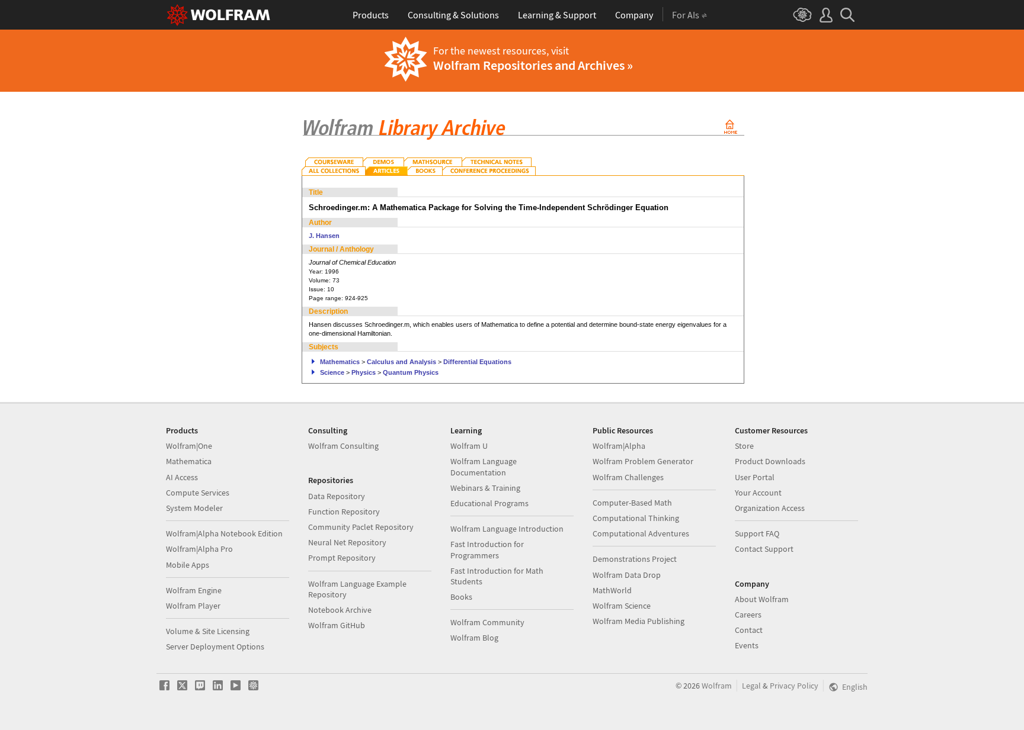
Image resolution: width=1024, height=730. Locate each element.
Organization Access (770, 508)
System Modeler (194, 508)
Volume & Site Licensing (207, 631)
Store (744, 445)
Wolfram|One (189, 445)
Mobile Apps (187, 564)
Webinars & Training (485, 488)
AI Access (182, 477)
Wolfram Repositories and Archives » (533, 65)
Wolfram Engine (194, 590)
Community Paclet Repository (361, 527)
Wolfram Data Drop (627, 575)
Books (461, 596)
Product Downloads (770, 461)
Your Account (758, 492)
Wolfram (717, 685)
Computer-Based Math (632, 502)
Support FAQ (757, 533)
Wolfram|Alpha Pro (199, 549)
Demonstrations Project (635, 559)
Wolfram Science (622, 605)
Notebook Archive (340, 609)
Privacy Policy (794, 685)
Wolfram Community (487, 622)
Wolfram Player (193, 605)
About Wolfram (762, 599)
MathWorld (612, 590)
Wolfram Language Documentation (483, 466)
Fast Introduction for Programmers (487, 549)
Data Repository (336, 496)
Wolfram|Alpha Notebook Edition (224, 533)
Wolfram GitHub (336, 625)
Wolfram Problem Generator (643, 461)
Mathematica (189, 461)
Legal (751, 685)
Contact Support (764, 549)
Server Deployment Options (215, 646)
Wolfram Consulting (343, 445)
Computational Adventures (641, 533)
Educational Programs (489, 503)
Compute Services (197, 492)
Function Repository (344, 511)
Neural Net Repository (347, 542)
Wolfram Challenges (628, 477)
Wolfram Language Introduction (507, 528)
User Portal (755, 477)
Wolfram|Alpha (619, 445)
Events (747, 645)
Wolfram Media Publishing (638, 621)
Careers (748, 614)
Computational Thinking (636, 518)
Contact (749, 630)
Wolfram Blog (474, 637)
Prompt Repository (342, 557)
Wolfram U (469, 445)
